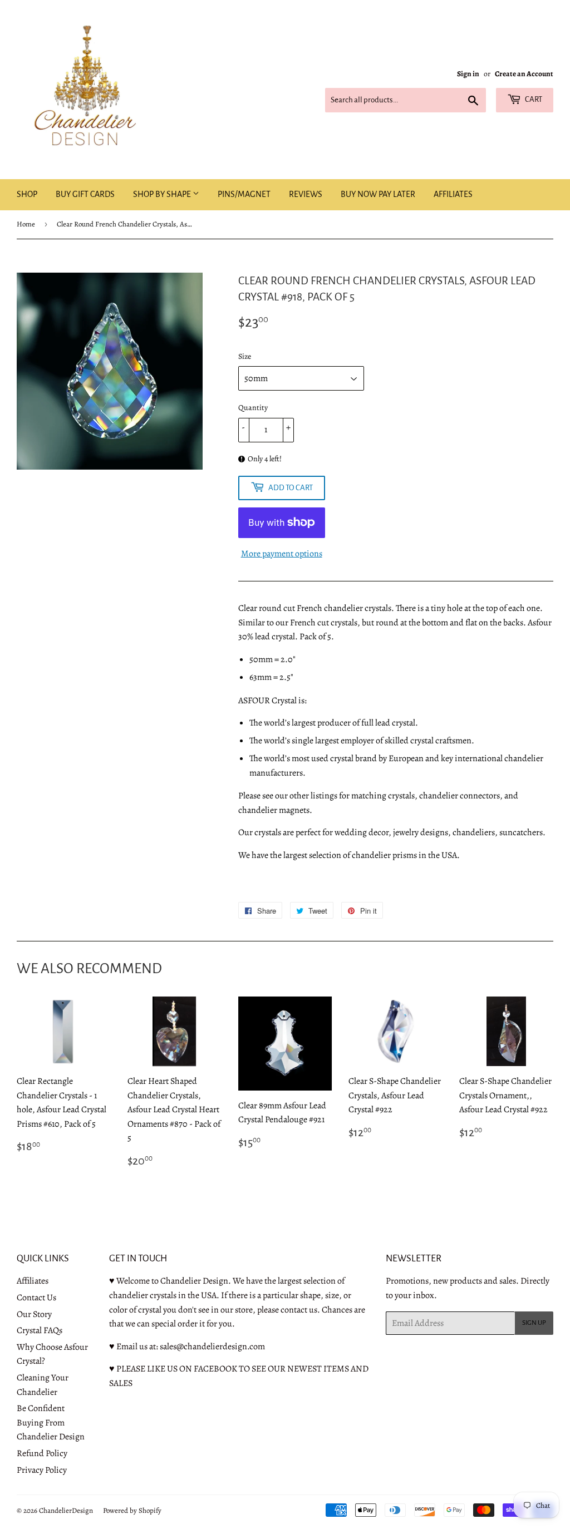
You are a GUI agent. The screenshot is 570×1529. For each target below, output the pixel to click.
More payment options (281, 554)
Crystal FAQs (39, 1330)
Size (244, 356)
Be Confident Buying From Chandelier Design (51, 1422)
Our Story (34, 1314)
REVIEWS (305, 194)
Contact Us (36, 1297)
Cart (533, 99)
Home (26, 224)
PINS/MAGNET (244, 194)
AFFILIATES (453, 194)
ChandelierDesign (66, 1510)
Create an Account (524, 73)
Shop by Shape (163, 194)
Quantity (253, 407)
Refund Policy (42, 1453)
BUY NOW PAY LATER (378, 194)
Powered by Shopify (132, 1510)
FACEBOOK (215, 1369)
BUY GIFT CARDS (85, 194)
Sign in (468, 73)
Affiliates (32, 1281)
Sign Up (534, 1322)
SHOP (27, 194)
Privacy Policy (42, 1470)
